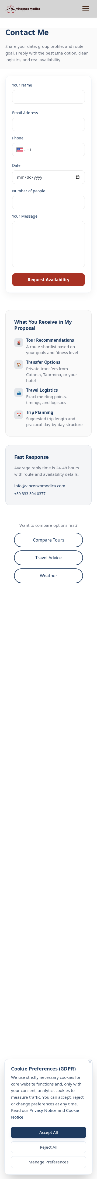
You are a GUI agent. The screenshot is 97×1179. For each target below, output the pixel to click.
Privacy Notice (43, 1110)
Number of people (28, 190)
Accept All (48, 1132)
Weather (48, 576)
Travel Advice (48, 558)
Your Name (22, 85)
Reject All (48, 1147)
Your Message (24, 216)
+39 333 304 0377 (30, 493)
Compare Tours (48, 540)
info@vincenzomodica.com (39, 485)
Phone (17, 137)
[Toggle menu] (86, 9)
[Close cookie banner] (90, 1061)
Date (16, 165)
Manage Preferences (48, 1161)
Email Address (25, 112)
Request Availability (49, 279)
